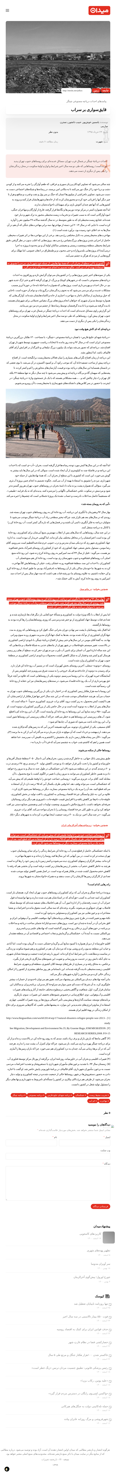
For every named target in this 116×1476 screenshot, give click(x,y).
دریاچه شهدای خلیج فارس (58, 1095)
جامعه (105, 90)
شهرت (99, 141)
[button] (7, 10)
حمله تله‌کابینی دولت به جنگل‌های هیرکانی (84, 1406)
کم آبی (92, 1101)
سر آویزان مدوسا (100, 1263)
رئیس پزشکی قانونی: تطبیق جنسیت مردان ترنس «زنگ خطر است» (70, 1367)
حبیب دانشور (74, 122)
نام (55, 1137)
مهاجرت (103, 1101)
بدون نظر (53, 132)
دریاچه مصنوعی (36, 1095)
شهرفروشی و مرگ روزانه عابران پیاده (86, 1419)
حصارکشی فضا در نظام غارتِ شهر (88, 1342)
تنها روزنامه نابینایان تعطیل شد (91, 1303)
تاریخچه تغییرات (49, 1459)
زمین (96, 90)
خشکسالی (79, 1095)
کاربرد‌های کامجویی (90, 1233)
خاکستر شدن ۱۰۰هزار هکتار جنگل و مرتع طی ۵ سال (78, 1354)
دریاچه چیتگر (18, 1095)
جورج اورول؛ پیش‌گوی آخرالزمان (92, 1277)
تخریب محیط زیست (98, 1095)
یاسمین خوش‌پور (90, 122)
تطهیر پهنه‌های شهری (98, 1250)
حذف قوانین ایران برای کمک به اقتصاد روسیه (82, 1329)
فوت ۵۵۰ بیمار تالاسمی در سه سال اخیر (85, 1316)
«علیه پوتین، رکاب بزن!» (94, 1380)
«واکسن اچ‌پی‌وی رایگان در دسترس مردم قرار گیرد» (78, 1393)
